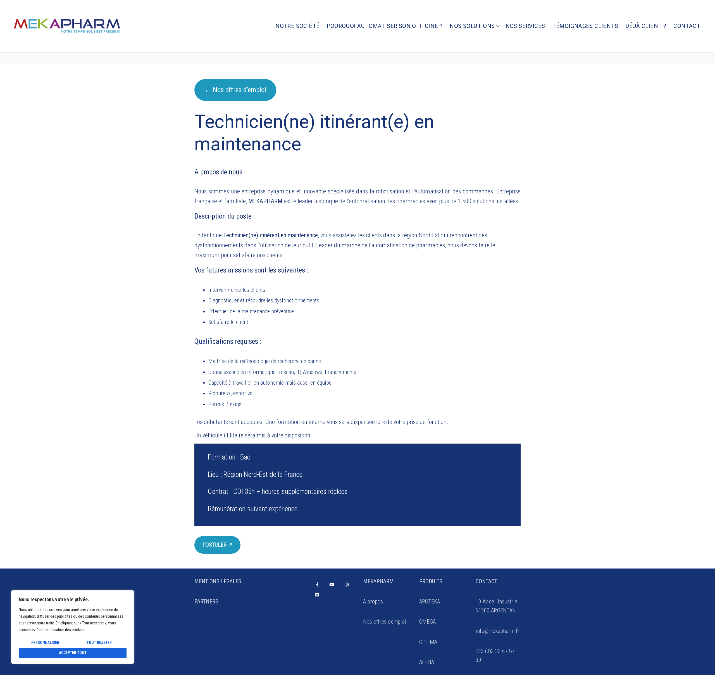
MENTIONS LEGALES (217, 581)
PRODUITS (430, 581)
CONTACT (486, 581)
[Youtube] (332, 584)
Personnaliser (45, 642)
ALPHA (426, 662)
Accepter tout (73, 652)
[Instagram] (347, 584)
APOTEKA (429, 601)
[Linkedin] (317, 594)
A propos (373, 601)
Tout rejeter (99, 642)
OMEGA (427, 621)
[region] (72, 627)
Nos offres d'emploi (384, 621)
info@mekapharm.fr (497, 630)
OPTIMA (428, 642)
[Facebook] (317, 584)
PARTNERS (206, 601)
